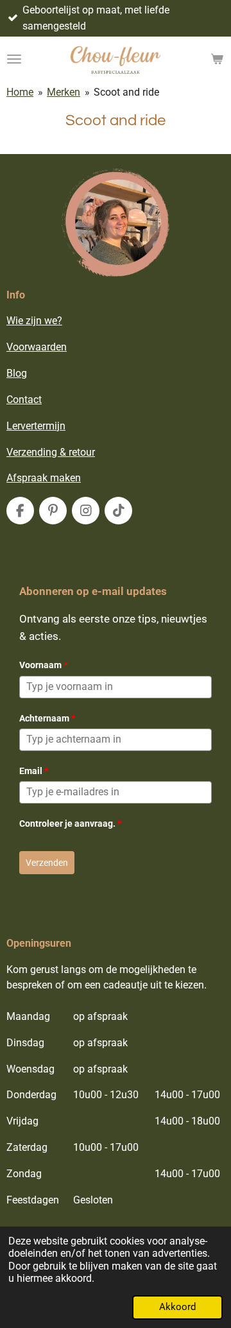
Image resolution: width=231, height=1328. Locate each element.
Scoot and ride (126, 92)
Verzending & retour (50, 452)
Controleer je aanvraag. (70, 823)
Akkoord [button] (177, 1307)
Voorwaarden (36, 347)
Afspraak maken (43, 478)
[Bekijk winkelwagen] (217, 59)
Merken (63, 92)
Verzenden (47, 863)
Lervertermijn (35, 426)
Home (19, 92)
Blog (16, 373)
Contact (24, 399)
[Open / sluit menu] (14, 59)
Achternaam (47, 718)
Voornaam (43, 665)
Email (33, 771)
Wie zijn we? (34, 321)
